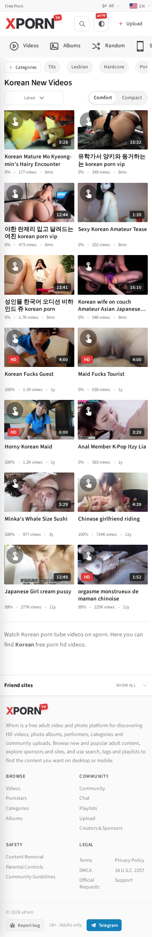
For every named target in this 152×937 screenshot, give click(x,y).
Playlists (88, 808)
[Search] (82, 23)
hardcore (114, 67)
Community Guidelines (30, 876)
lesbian (79, 67)
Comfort (103, 97)
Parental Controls (24, 867)
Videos (13, 788)
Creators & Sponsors (100, 828)
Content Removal (24, 857)
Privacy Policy (129, 860)
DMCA (85, 870)
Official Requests (89, 884)
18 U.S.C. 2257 (129, 870)
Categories (26, 67)
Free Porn (14, 6)
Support (124, 880)
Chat (84, 798)
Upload (87, 818)
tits (52, 67)
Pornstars (16, 798)
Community (92, 788)
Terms (85, 860)
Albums (14, 818)
